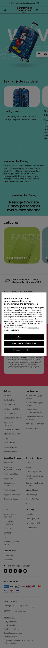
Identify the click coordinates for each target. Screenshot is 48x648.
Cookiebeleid (13, 330)
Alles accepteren (24, 337)
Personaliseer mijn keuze (24, 350)
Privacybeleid (33, 328)
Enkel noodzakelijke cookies (24, 343)
